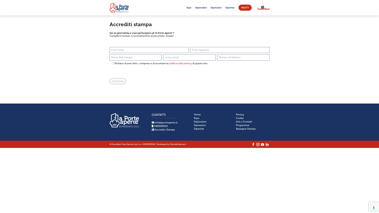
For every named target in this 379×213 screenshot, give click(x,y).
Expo (189, 8)
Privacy (240, 114)
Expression (216, 8)
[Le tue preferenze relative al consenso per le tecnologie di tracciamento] (374, 208)
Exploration (201, 8)
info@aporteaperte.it (166, 122)
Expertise (230, 8)
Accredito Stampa (164, 129)
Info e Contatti (244, 121)
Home (197, 114)
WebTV (245, 7)
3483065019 (161, 126)
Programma (242, 125)
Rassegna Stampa (246, 128)
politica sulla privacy (180, 63)
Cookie (240, 118)
